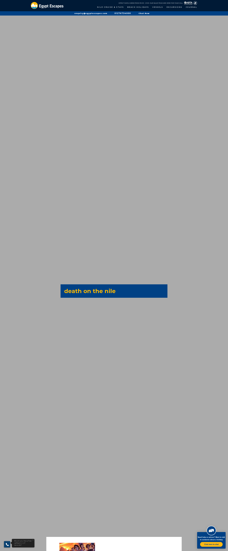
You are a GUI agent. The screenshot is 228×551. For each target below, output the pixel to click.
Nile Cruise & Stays (110, 7)
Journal (191, 7)
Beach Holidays (138, 7)
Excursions (174, 7)
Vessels (157, 7)
